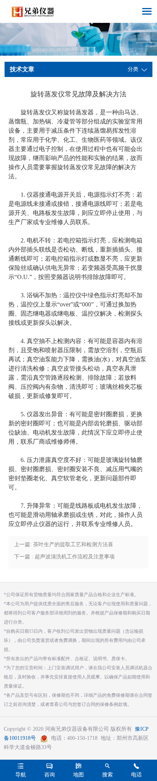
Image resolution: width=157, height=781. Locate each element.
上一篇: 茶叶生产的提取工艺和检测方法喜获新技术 (63, 546)
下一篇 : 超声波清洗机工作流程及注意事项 (64, 557)
